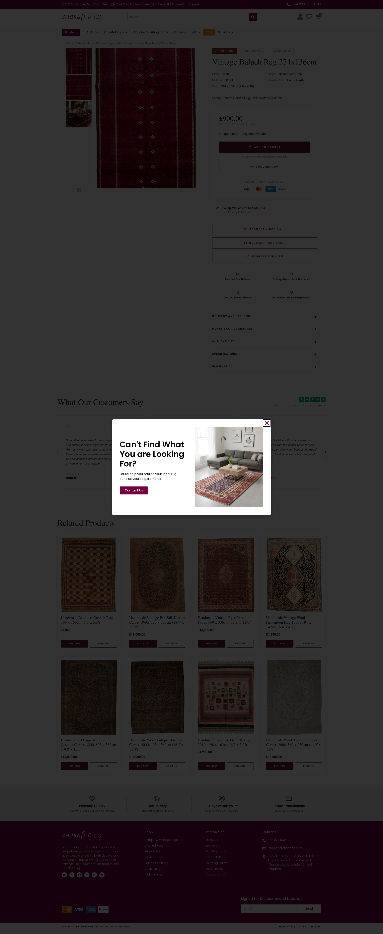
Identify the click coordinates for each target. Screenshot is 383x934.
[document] (191, 467)
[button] (267, 423)
